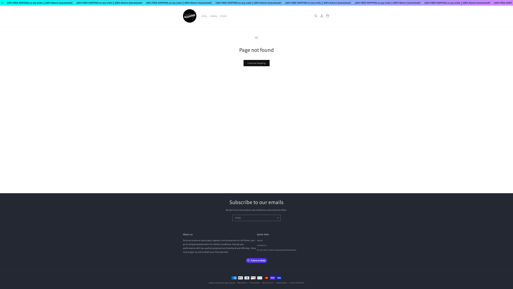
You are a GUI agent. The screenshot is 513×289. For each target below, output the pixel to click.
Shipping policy (281, 283)
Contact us (261, 245)
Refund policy (242, 283)
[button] (316, 16)
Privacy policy (255, 283)
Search (260, 240)
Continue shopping (257, 63)
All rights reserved (228, 283)
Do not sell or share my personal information (276, 250)
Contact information (297, 283)
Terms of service (267, 283)
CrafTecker (218, 283)
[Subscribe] (277, 218)
